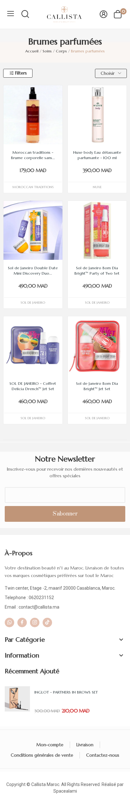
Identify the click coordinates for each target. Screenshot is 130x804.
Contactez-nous (102, 755)
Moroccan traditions (33, 187)
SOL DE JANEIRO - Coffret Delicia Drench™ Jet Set (32, 386)
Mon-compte (49, 744)
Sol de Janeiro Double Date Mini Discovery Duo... (33, 270)
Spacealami (65, 791)
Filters (21, 73)
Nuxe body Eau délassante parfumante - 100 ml (97, 155)
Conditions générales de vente (42, 755)
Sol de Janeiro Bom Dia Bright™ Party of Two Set (97, 270)
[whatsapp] (9, 622)
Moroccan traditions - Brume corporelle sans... (33, 155)
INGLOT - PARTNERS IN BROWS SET (66, 692)
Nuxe (97, 187)
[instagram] (34, 622)
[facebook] (22, 622)
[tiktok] (47, 622)
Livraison (84, 744)
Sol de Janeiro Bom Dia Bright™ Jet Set (97, 386)
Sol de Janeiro (33, 303)
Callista (38, 784)
